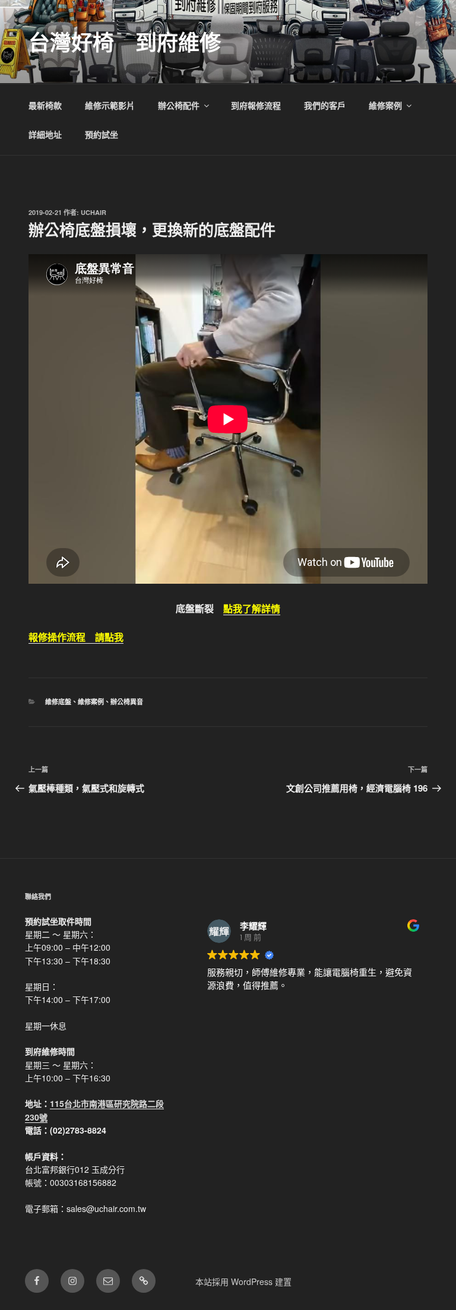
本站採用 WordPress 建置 (243, 1281)
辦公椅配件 (179, 105)
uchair (93, 212)
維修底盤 (58, 701)
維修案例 (385, 105)
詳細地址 (45, 134)
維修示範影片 (110, 105)
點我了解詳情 (251, 608)
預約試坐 (101, 134)
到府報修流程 (256, 105)
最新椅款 (45, 105)
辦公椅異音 (126, 701)
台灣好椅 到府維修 (124, 41)
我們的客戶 (325, 105)
